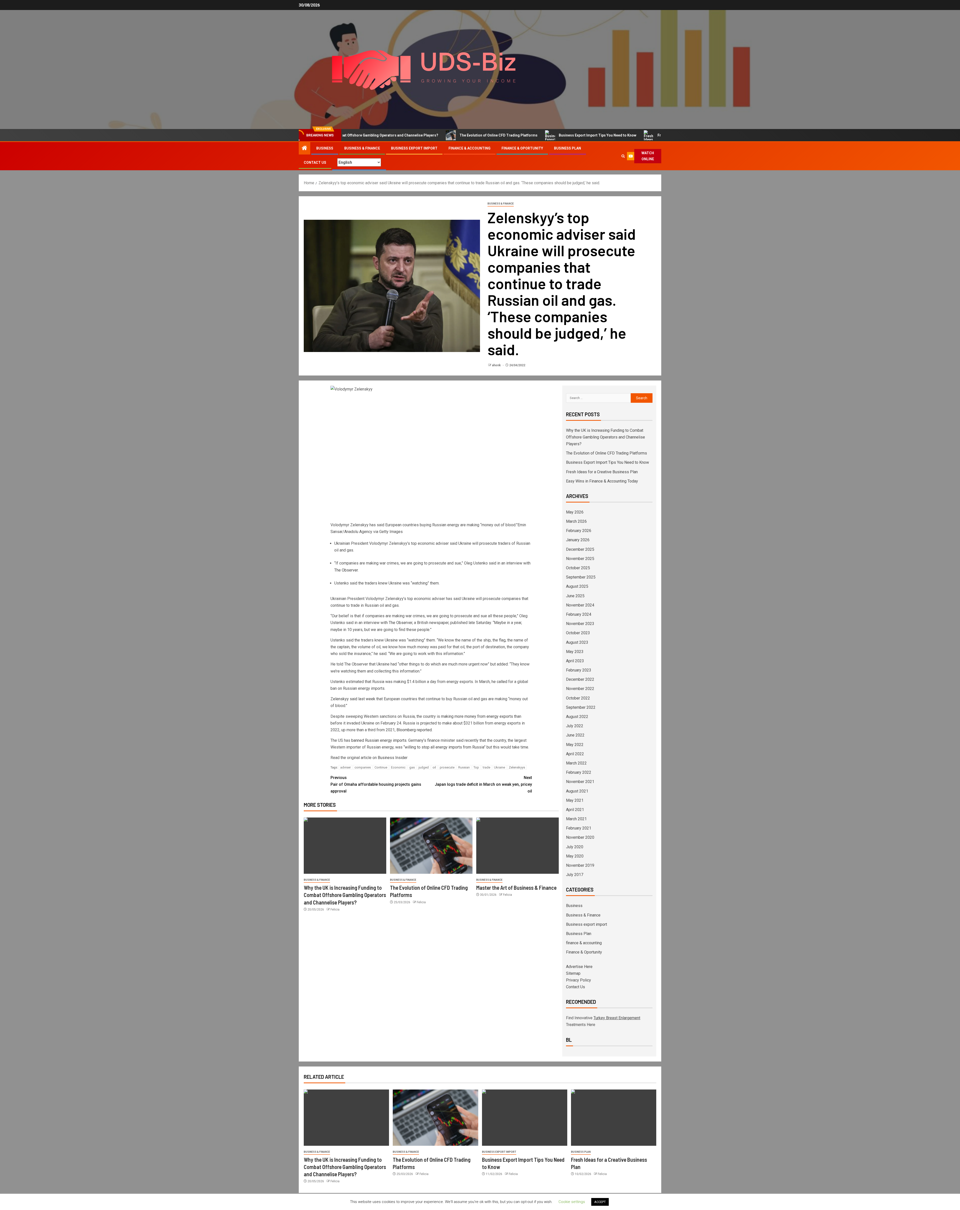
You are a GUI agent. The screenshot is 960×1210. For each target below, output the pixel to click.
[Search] (623, 156)
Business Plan (567, 148)
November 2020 (580, 837)
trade (486, 767)
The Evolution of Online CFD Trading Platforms (442, 135)
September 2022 (581, 707)
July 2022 (574, 726)
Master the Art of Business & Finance (516, 887)
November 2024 (580, 605)
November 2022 (580, 688)
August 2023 (577, 642)
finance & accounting (469, 148)
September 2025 (581, 577)
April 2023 (575, 660)
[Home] (304, 148)
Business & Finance (362, 148)
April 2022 (575, 754)
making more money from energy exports (477, 716)
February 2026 (578, 530)
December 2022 (580, 679)
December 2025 (580, 549)
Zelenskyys (517, 767)
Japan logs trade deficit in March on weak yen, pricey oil (483, 784)
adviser (345, 767)
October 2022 (578, 698)
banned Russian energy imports (378, 740)
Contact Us (315, 162)
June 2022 (575, 735)
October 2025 (578, 568)
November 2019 (580, 865)
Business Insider (393, 757)
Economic (398, 767)
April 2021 (575, 809)
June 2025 (575, 596)
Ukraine (499, 767)
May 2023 (575, 651)
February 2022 (578, 772)
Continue (380, 767)
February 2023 (578, 670)
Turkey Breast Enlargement (617, 1018)
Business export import (414, 148)
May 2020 (575, 856)
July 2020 (574, 846)
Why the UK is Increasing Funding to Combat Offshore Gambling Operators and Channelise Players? (345, 895)
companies (362, 767)
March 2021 (576, 818)
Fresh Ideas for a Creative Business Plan (634, 135)
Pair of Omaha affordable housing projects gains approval (375, 784)
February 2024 (578, 614)
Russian (464, 767)
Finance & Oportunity (522, 148)
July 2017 (574, 874)
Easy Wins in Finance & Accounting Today (602, 481)
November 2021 (580, 781)
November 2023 (580, 623)
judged (423, 767)
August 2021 (577, 791)
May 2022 (575, 744)
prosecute (447, 767)
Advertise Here (579, 966)
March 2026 (576, 521)
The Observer (346, 570)
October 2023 (578, 632)
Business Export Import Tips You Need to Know (541, 135)
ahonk (497, 365)
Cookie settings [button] (571, 1202)
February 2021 (578, 828)
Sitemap (573, 973)
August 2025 (577, 586)
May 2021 (575, 800)
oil (434, 767)
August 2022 (577, 716)
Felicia (335, 909)
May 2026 (575, 512)
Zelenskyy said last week (352, 698)
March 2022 (576, 763)
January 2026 (578, 540)
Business (324, 148)
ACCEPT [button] (600, 1202)
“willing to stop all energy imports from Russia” (445, 747)
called (502, 681)
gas (412, 767)
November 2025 (580, 558)
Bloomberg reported (414, 730)
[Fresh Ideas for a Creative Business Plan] (613, 1118)
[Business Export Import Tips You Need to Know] (524, 1118)
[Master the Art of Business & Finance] (517, 846)
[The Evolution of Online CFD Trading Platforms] (431, 846)
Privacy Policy (578, 980)
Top (476, 767)
